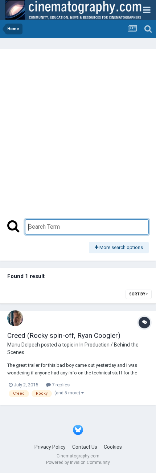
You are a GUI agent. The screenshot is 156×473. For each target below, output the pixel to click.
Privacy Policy (50, 447)
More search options (120, 247)
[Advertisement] (78, 138)
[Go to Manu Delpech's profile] (15, 318)
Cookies (113, 447)
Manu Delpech (23, 345)
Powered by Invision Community (78, 462)
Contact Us (84, 447)
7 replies (60, 384)
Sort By (137, 294)
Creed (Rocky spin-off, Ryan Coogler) (63, 335)
